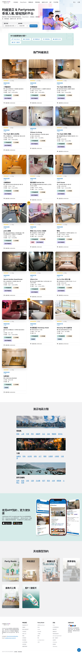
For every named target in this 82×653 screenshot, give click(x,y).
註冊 (79, 2)
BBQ (39, 627)
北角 (48, 434)
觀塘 (45, 456)
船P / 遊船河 (17, 42)
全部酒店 (24, 637)
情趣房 (23, 627)
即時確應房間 (8, 95)
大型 (38, 642)
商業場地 (37, 2)
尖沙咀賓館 (24, 642)
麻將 (38, 635)
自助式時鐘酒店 (7, 98)
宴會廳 (54, 644)
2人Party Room (41, 640)
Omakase (55, 642)
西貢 (48, 481)
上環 (22, 434)
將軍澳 (59, 481)
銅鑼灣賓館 (24, 646)
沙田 (27, 481)
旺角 (24, 456)
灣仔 (32, 434)
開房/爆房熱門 (25, 629)
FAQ (54, 625)
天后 (43, 434)
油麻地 (18, 456)
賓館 (23, 635)
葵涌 (22, 481)
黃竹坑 (60, 434)
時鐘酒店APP (25, 625)
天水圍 (38, 481)
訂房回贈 (16, 95)
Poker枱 (39, 631)
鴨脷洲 (54, 434)
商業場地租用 (55, 633)
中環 (27, 434)
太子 (40, 456)
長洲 (22, 482)
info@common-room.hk (10, 638)
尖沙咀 (30, 456)
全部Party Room (41, 625)
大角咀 (57, 456)
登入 (74, 2)
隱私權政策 (20, 651)
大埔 (53, 481)
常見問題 (56, 2)
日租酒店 (15, 2)
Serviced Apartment (57, 635)
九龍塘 (50, 456)
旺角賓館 (24, 640)
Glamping (55, 646)
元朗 (32, 481)
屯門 (43, 481)
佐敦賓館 (24, 644)
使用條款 (15, 651)
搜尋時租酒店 (33, 26)
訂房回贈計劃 (55, 627)
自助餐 (54, 640)
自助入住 (24, 633)
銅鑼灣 (38, 434)
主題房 (32, 242)
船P (51, 2)
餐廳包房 (31, 2)
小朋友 (39, 633)
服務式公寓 (45, 2)
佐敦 (35, 456)
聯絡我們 (55, 629)
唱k (38, 637)
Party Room (23, 2)
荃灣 (17, 481)
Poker (39, 629)
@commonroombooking (12, 636)
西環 (17, 434)
